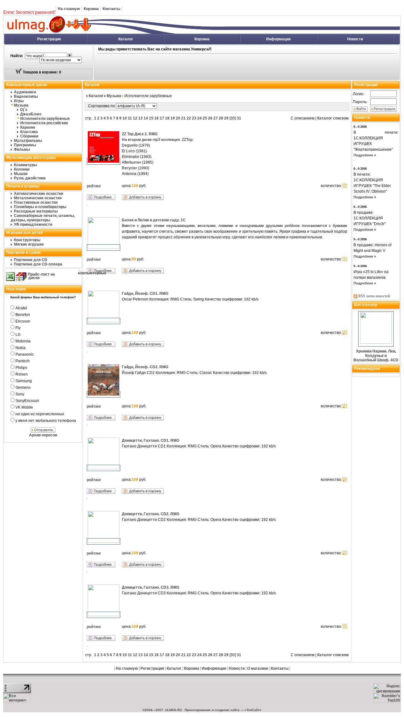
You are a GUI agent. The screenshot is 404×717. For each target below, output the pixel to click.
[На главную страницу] (118, 32)
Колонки (21, 169)
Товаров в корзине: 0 (41, 72)
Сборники (29, 136)
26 (210, 118)
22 (189, 118)
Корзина (91, 9)
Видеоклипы (26, 96)
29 (226, 118)
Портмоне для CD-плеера (38, 264)
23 (194, 118)
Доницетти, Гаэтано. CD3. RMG (150, 587)
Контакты (111, 9)
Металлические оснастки (38, 198)
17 (162, 118)
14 (146, 118)
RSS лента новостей (374, 296)
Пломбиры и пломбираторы (40, 207)
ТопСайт (253, 710)
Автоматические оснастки (38, 193)
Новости (355, 39)
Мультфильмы (28, 140)
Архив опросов (43, 435)
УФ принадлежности (33, 224)
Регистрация (49, 39)
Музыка (21, 105)
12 (135, 118)
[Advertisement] (217, 67)
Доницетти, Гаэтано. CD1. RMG (150, 440)
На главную (69, 9)
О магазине (257, 668)
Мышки (20, 174)
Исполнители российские (44, 123)
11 (130, 118)
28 (221, 118)
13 (140, 118)
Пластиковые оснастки (35, 202)
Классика (29, 132)
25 (205, 118)
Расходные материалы (36, 211)
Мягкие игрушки (29, 244)
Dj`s (23, 110)
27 (215, 118)
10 (124, 118)
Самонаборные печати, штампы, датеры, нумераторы (43, 217)
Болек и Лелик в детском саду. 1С (154, 220)
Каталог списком (333, 118)
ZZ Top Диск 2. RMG (139, 134)
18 (167, 118)
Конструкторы (27, 240)
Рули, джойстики (29, 178)
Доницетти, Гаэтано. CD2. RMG (150, 514)
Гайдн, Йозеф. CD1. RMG (145, 293)
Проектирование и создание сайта (212, 710)
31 (239, 118)
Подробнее (363, 155)
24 (199, 118)
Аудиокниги (25, 92)
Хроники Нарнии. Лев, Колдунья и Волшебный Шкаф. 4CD (376, 355)
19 (172, 118)
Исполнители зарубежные (45, 118)
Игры (19, 101)
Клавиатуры (25, 165)
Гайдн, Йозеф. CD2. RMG (145, 367)
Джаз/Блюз (30, 114)
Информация (278, 39)
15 (151, 118)
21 (183, 118)
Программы (25, 145)
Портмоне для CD (30, 260)
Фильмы (22, 149)
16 (156, 118)
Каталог (125, 39)
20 (178, 118)
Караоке (27, 127)
